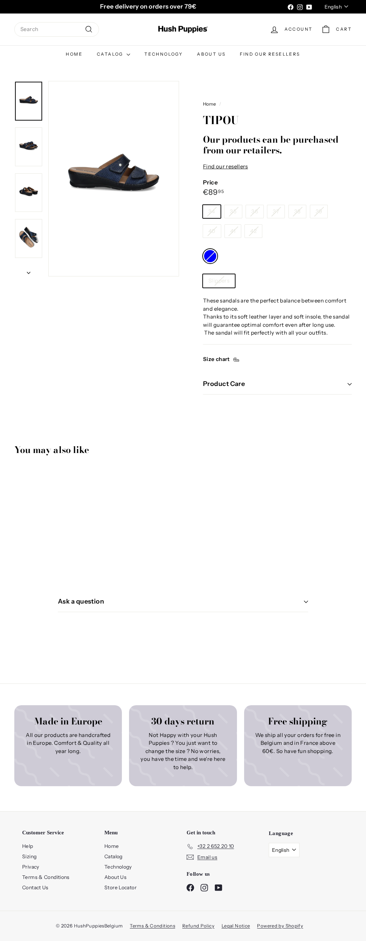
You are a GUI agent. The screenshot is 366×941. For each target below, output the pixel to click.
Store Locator (120, 887)
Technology (163, 54)
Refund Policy (198, 926)
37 (276, 211)
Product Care (224, 384)
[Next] (28, 271)
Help (27, 846)
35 (233, 211)
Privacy (30, 867)
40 (212, 231)
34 (211, 211)
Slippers (218, 280)
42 (253, 231)
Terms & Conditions (46, 877)
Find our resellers (270, 54)
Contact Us (35, 887)
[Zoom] (114, 178)
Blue (210, 256)
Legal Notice (236, 926)
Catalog (111, 54)
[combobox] (56, 29)
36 (254, 211)
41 (233, 231)
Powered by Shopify (280, 926)
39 (319, 211)
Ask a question (81, 601)
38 (297, 211)
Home (74, 54)
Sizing (29, 856)
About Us (211, 54)
